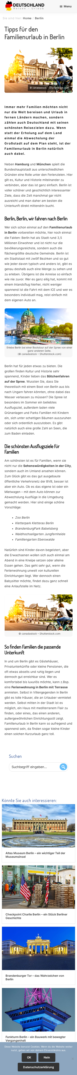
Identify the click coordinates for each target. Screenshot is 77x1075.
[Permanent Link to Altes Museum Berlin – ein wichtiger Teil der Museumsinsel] (38, 806)
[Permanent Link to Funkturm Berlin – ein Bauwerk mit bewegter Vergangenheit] (38, 990)
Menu (68, 6)
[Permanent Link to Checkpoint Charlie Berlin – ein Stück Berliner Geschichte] (38, 868)
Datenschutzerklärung (38, 1067)
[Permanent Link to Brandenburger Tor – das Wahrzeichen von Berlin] (38, 929)
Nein (47, 1057)
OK (29, 1057)
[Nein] (72, 1058)
